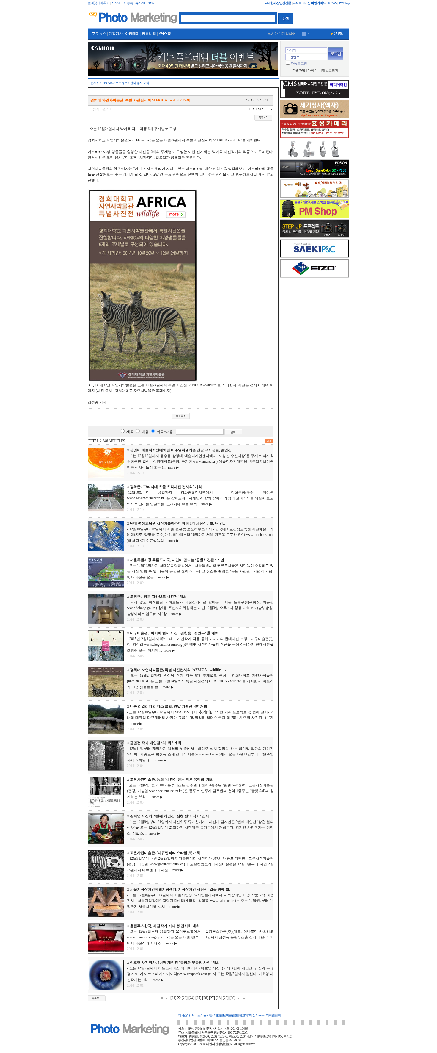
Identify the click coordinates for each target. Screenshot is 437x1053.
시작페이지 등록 (122, 3)
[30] (232, 998)
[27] (212, 998)
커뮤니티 (149, 34)
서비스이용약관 (201, 1015)
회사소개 (184, 1015)
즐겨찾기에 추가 (98, 3)
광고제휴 (245, 1015)
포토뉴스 (99, 34)
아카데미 (132, 34)
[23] (185, 998)
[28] (219, 998)
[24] (191, 998)
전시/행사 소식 (139, 83)
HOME (108, 83)
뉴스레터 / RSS (144, 3)
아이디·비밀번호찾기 (323, 70)
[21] (173, 998)
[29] (226, 998)
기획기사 (116, 34)
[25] (198, 998)
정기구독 (258, 1015)
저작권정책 (273, 1015)
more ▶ (172, 467)
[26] (205, 998)
